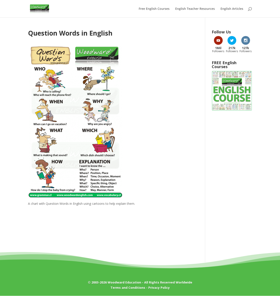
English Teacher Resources (195, 9)
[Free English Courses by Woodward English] (232, 110)
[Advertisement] (232, 184)
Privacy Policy (159, 288)
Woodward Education (124, 282)
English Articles (231, 9)
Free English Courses (154, 9)
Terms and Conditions (127, 288)
